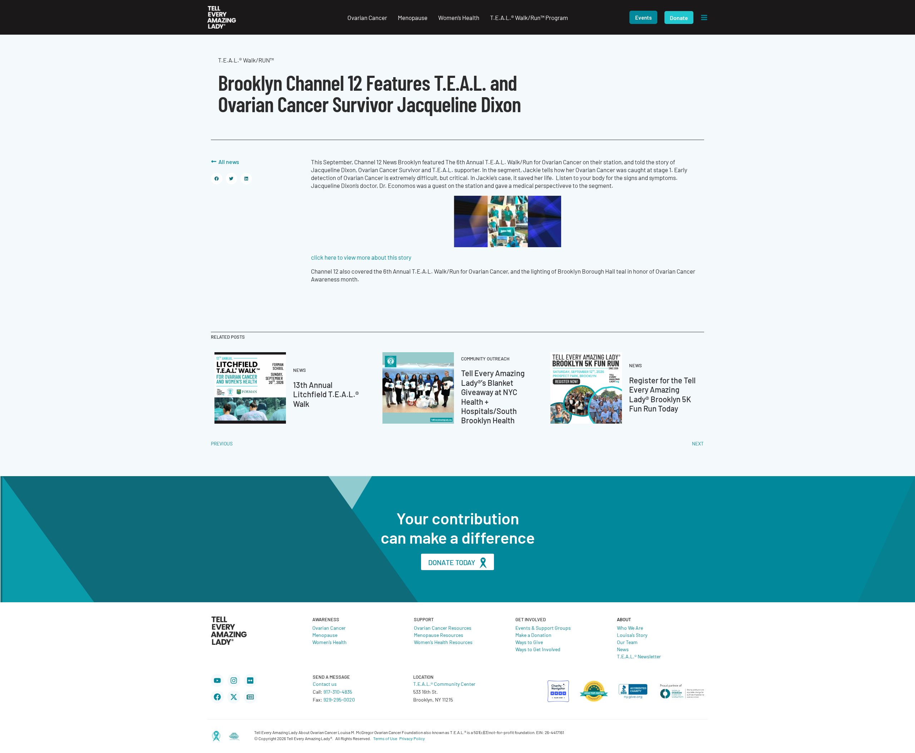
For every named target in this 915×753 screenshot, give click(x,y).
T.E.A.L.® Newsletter (639, 656)
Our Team (627, 642)
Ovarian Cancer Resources (442, 627)
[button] (643, 17)
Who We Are (630, 627)
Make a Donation (533, 635)
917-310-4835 (337, 691)
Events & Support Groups (543, 627)
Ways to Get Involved (537, 649)
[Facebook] (217, 696)
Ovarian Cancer (329, 627)
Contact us (325, 683)
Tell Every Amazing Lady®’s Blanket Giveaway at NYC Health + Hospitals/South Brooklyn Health (493, 396)
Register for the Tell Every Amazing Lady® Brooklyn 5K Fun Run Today (662, 394)
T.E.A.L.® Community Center (444, 683)
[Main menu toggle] (704, 17)
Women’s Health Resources (443, 642)
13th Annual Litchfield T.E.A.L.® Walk (326, 394)
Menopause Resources (438, 635)
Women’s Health (329, 642)
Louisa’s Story (632, 635)
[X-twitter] (233, 696)
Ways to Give (529, 642)
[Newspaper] (250, 696)
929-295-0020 (339, 699)
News (623, 649)
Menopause (324, 635)
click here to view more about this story (361, 257)
